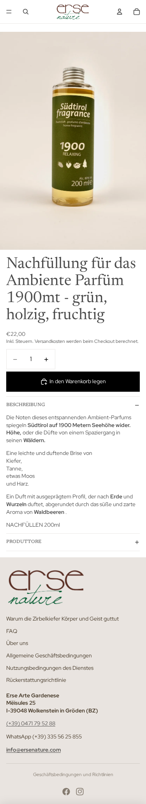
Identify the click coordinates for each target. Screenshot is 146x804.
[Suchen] (25, 11)
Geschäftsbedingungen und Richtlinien (73, 774)
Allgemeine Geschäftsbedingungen (49, 655)
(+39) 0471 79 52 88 (30, 723)
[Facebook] (66, 791)
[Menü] (9, 12)
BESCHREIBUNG (25, 405)
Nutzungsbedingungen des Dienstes (49, 667)
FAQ (11, 631)
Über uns (17, 643)
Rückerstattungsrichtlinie (36, 679)
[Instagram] (79, 791)
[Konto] (119, 11)
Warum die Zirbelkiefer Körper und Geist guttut (62, 618)
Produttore (23, 541)
